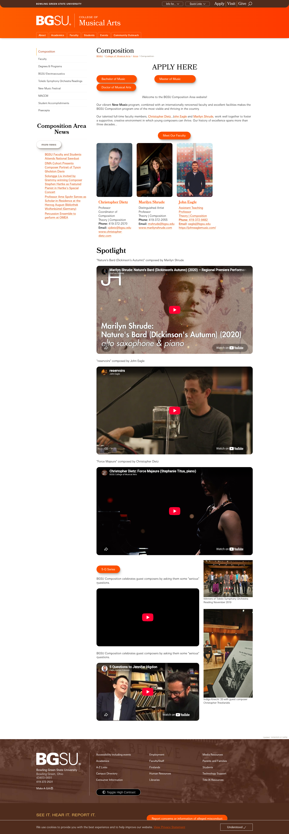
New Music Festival (49, 88)
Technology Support (214, 773)
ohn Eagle (180, 116)
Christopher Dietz (159, 116)
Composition (46, 51)
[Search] (250, 4)
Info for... (171, 4)
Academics (57, 35)
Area (135, 56)
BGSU (100, 56)
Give (242, 4)
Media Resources (213, 754)
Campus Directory (106, 773)
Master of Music (170, 79)
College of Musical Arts (117, 56)
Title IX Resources (213, 779)
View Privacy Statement (169, 827)
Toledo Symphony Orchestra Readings (60, 81)
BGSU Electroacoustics (51, 73)
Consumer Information (109, 779)
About (42, 35)
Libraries (154, 779)
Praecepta (44, 110)
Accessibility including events (113, 754)
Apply (219, 4)
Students (89, 35)
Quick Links (196, 4)
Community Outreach (126, 35)
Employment (156, 754)
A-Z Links (101, 767)
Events (104, 35)
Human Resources (160, 773)
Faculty (74, 35)
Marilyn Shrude (203, 116)
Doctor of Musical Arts (116, 87)
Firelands (154, 767)
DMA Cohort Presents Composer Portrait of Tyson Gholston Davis (63, 167)
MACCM (43, 95)
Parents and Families (215, 761)
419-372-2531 (44, 781)
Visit (231, 4)
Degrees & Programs (50, 66)
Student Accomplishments (53, 103)
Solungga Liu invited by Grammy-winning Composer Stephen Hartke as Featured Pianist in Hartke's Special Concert (63, 184)
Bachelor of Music (113, 79)
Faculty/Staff (156, 761)
